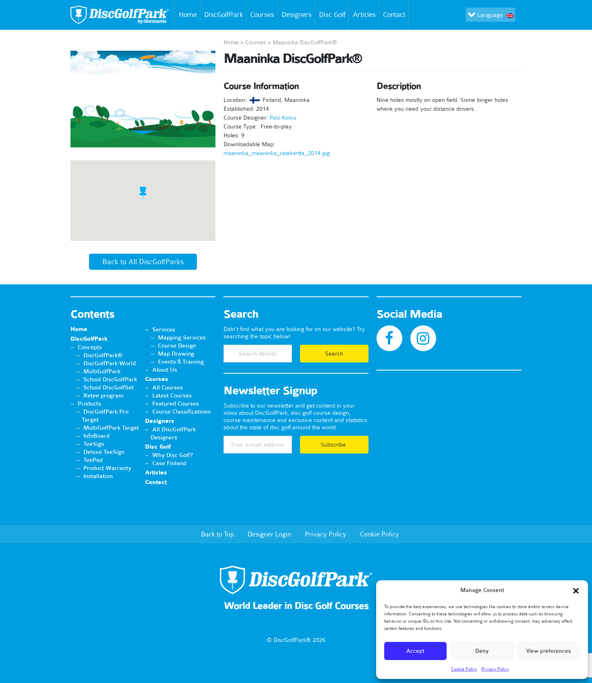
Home (188, 14)
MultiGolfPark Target (111, 427)
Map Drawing (176, 353)
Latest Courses (172, 395)
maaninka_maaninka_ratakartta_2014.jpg (277, 153)
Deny (482, 651)
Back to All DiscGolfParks (143, 261)
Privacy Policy (495, 669)
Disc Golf (332, 14)
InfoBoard (96, 435)
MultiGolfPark (101, 371)
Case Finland (169, 463)
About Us (164, 369)
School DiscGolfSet (108, 387)
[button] (576, 591)
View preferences (548, 651)
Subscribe (334, 444)
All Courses (167, 387)
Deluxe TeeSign (103, 451)
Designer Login (269, 534)
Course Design (177, 345)
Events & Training (181, 361)
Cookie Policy (464, 669)
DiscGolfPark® (102, 355)
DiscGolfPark (223, 14)
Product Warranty (107, 468)
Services (163, 329)
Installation (98, 476)
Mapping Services (182, 337)
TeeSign (93, 443)
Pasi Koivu (282, 117)
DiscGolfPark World (109, 363)
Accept (415, 651)
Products (89, 403)
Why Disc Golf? (172, 455)
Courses (262, 14)
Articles (364, 14)
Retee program (103, 395)
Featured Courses (175, 403)
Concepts (90, 347)
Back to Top (217, 534)
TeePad (93, 460)
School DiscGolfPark (110, 379)
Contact (394, 14)
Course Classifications (181, 411)
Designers (297, 14)
